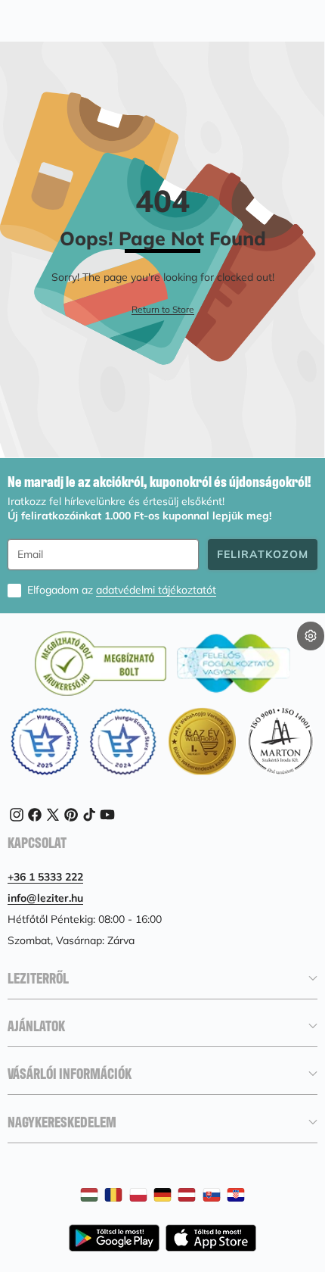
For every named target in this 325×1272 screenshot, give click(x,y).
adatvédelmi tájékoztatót (156, 590)
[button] (311, 660)
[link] (163, 310)
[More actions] (311, 636)
